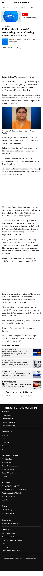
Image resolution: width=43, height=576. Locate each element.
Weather (24, 7)
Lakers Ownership (8, 426)
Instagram (5, 442)
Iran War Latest (7, 419)
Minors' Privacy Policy (10, 523)
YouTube (5, 435)
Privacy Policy (7, 510)
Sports (33, 7)
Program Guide (7, 462)
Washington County (13, 392)
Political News (7, 415)
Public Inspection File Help (12, 493)
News (16, 7)
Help (4, 544)
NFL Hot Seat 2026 (9, 422)
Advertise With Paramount (11, 537)
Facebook (22, 77)
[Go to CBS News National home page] (21, 2)
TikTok (4, 446)
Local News (6, 26)
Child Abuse (27, 392)
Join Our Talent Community (12, 540)
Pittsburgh (5, 7)
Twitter (31, 77)
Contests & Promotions (10, 466)
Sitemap (5, 476)
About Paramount (8, 533)
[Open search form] (40, 2)
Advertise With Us (8, 469)
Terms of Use (6, 520)
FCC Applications (8, 496)
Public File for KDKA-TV (11, 486)
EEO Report (6, 500)
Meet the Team (7, 459)
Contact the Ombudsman (11, 551)
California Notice (8, 513)
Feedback (5, 547)
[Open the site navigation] (8, 2)
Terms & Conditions (9, 473)
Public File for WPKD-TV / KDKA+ (14, 489)
